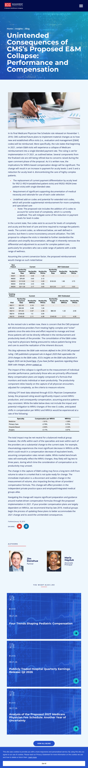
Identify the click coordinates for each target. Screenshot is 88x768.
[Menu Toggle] (81, 5)
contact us (37, 364)
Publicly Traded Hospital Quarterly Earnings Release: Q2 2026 (39, 670)
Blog (27, 28)
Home (10, 28)
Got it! (44, 763)
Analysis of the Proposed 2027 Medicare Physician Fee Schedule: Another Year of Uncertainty (37, 717)
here (34, 361)
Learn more (32, 757)
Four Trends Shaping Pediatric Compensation (41, 623)
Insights (19, 28)
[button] (12, 526)
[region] (44, 757)
